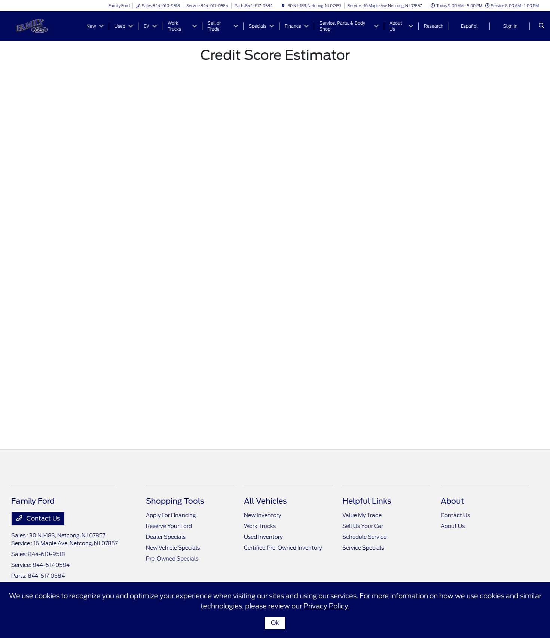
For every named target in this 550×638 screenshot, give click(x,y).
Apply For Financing (171, 515)
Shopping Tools (175, 501)
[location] (283, 5)
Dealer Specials (166, 537)
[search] (541, 26)
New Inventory (262, 515)
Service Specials (363, 548)
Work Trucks (260, 526)
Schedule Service (364, 537)
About (452, 501)
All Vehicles (265, 501)
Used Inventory (263, 537)
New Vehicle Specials (173, 548)
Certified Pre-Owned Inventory (283, 548)
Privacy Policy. (326, 606)
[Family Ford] (45, 25)
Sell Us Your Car (362, 526)
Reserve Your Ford (169, 526)
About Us (453, 526)
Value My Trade (362, 515)
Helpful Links (366, 501)
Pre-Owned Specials (172, 559)
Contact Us (42, 518)
